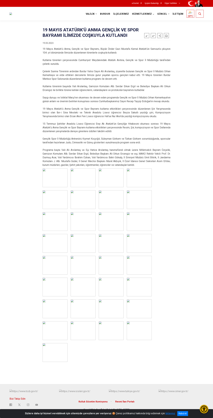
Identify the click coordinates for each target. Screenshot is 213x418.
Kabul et (183, 413)
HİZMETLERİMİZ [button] (142, 14)
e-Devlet (135, 3)
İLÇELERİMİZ (121, 14)
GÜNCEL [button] (162, 14)
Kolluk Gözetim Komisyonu (93, 401)
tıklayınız (170, 413)
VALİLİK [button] (90, 14)
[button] (159, 35)
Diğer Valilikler (171, 3)
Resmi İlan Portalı (124, 401)
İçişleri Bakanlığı (152, 3)
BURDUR (105, 14)
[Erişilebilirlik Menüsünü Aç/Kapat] (204, 409)
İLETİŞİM (178, 14)
